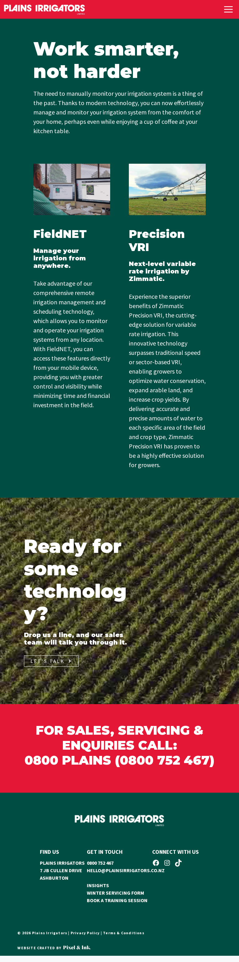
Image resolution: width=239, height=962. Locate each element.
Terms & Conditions (123, 933)
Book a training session (117, 900)
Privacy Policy (85, 933)
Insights (98, 885)
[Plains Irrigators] (44, 9)
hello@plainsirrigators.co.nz (126, 870)
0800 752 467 (100, 863)
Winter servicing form (115, 893)
